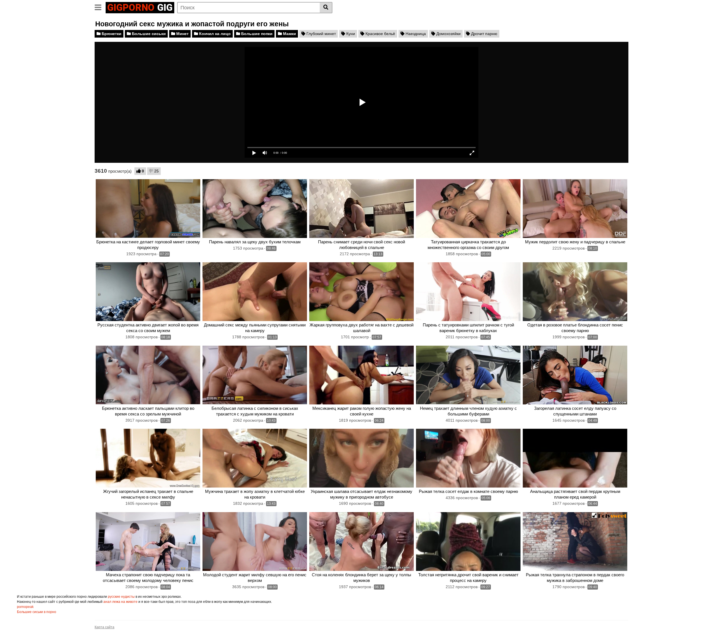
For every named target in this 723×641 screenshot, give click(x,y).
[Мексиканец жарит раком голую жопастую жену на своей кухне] (361, 375)
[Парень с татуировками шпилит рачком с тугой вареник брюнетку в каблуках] (468, 291)
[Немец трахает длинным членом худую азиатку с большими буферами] (468, 375)
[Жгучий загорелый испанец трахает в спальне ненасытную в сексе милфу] (148, 458)
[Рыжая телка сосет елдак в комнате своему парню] (468, 458)
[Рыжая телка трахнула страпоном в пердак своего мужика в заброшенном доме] (575, 541)
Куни (350, 33)
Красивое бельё (379, 33)
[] (326, 7)
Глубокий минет (320, 33)
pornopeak (25, 607)
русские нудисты (121, 597)
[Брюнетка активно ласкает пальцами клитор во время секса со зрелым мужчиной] (148, 375)
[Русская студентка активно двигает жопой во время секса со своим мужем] (148, 291)
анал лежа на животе (120, 602)
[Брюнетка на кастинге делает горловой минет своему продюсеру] (148, 208)
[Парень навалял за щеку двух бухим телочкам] (254, 208)
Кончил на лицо (214, 33)
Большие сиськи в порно (36, 612)
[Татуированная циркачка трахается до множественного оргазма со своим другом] (468, 208)
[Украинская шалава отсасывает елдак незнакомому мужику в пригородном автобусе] (361, 458)
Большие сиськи (148, 33)
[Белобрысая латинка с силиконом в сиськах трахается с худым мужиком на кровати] (254, 375)
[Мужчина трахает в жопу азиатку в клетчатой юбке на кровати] (254, 458)
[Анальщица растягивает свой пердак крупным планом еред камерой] (575, 458)
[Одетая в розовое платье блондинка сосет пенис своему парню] (575, 291)
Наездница (415, 33)
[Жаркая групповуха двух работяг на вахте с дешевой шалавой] (361, 291)
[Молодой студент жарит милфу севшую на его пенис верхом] (254, 541)
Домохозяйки (448, 33)
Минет (182, 33)
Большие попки (256, 33)
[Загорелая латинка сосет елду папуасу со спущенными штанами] (575, 375)
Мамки (289, 33)
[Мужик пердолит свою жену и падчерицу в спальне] (575, 208)
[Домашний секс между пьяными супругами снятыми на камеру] (254, 291)
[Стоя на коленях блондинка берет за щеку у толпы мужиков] (361, 541)
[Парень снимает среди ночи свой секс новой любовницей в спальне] (361, 208)
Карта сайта (104, 627)
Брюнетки (111, 33)
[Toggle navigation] (100, 7)
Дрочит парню (483, 33)
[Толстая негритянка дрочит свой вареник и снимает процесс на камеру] (468, 541)
